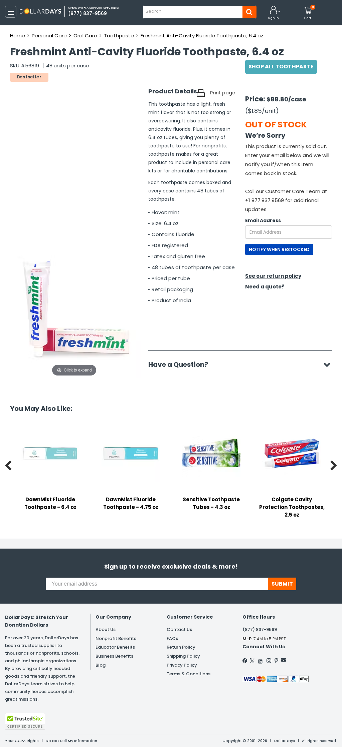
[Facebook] (245, 660)
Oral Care (85, 35)
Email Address (263, 220)
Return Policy (181, 647)
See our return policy (273, 275)
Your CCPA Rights (22, 740)
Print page (222, 92)
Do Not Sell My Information (71, 740)
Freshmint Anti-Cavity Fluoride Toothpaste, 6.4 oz (202, 35)
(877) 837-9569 (259, 629)
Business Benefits (114, 656)
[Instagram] (269, 660)
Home (17, 35)
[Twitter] (252, 660)
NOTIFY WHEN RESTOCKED (279, 249)
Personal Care (49, 35)
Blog (101, 665)
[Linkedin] (260, 660)
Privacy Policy (182, 665)
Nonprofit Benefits (116, 638)
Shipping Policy (183, 656)
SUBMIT (282, 584)
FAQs (172, 638)
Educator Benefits (115, 647)
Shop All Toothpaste (281, 66)
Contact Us (179, 629)
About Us (106, 629)
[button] (273, 13)
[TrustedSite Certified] (25, 721)
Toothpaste (119, 35)
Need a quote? (265, 286)
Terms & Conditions (188, 674)
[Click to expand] (74, 311)
